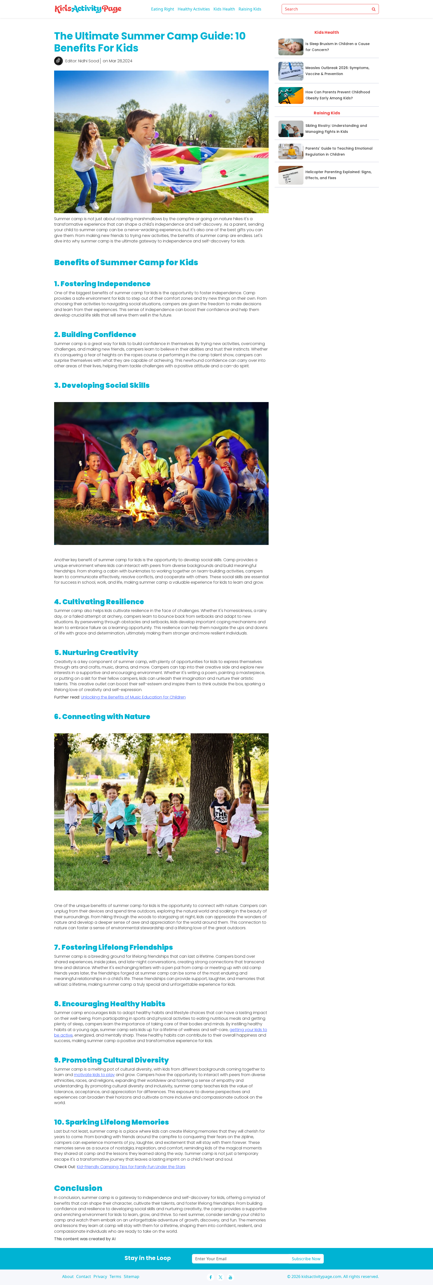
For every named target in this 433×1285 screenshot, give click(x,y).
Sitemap (131, 1276)
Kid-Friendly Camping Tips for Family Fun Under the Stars (131, 1167)
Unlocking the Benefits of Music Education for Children (133, 697)
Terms (115, 1276)
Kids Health (224, 9)
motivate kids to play (94, 1075)
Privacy (100, 1276)
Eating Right (162, 9)
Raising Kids (250, 9)
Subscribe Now (306, 1258)
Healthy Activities (194, 9)
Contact (83, 1276)
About (68, 1276)
